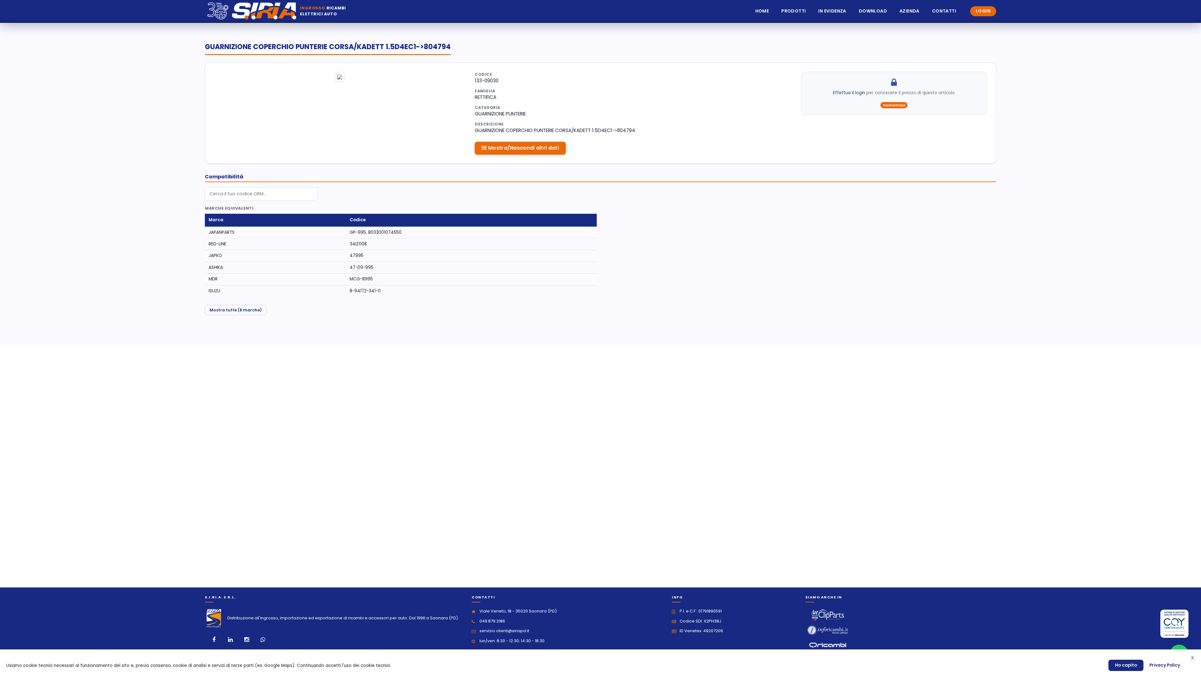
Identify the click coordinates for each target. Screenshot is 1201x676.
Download (873, 11)
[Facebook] (214, 640)
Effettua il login (849, 93)
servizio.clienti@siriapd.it (504, 631)
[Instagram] (246, 640)
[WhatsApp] (263, 640)
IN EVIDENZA (832, 11)
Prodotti (793, 11)
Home (762, 11)
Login (983, 11)
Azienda (909, 11)
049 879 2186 (492, 621)
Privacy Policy (1164, 665)
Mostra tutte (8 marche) (236, 310)
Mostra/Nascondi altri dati (523, 147)
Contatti (944, 11)
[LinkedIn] (230, 640)
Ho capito (1126, 665)
